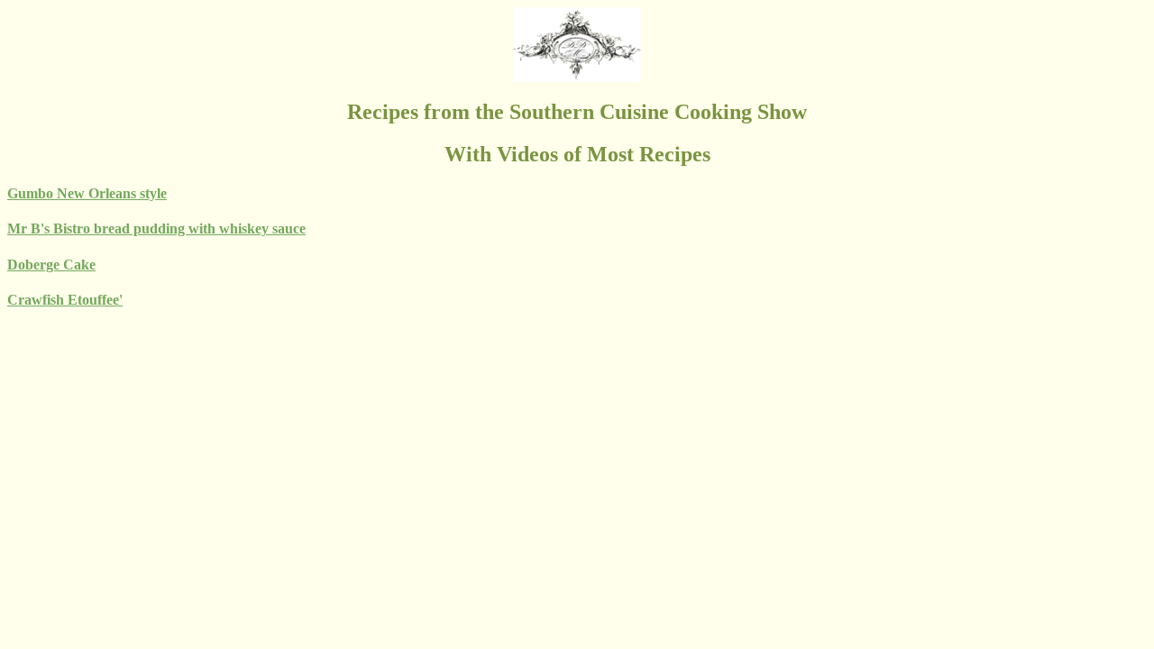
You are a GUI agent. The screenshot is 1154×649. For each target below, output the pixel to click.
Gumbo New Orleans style (87, 193)
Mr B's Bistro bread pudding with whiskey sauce (156, 228)
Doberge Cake (51, 264)
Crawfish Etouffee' (65, 299)
